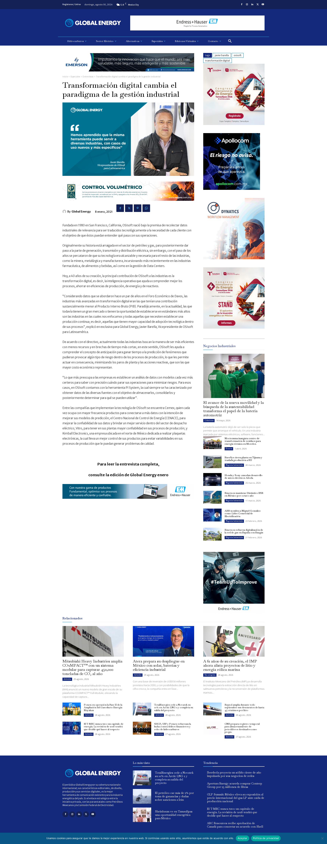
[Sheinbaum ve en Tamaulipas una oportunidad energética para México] (142, 815)
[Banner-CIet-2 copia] (234, 124)
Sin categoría (209, 675)
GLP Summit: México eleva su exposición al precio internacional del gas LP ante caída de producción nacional (235, 798)
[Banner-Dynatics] (234, 258)
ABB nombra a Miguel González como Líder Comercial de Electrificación (242, 513)
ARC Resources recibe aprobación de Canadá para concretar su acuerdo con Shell (235, 824)
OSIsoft (237, 55)
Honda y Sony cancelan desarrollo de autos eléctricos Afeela (243, 476)
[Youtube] (263, 4)
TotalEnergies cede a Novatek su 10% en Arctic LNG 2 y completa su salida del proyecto (173, 707)
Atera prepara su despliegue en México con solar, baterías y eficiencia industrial (159, 665)
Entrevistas (88, 76)
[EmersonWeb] (128, 74)
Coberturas (208, 420)
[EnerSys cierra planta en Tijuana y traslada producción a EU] (212, 461)
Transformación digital (217, 60)
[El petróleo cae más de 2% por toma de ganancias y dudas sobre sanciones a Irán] (142, 796)
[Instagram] (247, 4)
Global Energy (81, 211)
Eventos (229, 448)
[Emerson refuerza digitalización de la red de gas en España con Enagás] (212, 534)
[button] (230, 41)
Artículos (67, 679)
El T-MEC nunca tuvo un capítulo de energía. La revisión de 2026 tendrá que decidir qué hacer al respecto (103, 726)
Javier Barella (222, 55)
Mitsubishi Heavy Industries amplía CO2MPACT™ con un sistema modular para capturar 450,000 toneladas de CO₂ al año (92, 667)
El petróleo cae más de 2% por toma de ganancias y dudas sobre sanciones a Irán (174, 796)
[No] (322, 838)
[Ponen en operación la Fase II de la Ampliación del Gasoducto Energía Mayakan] (71, 709)
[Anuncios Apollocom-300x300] (231, 189)
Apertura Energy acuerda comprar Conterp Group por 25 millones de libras (234, 785)
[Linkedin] (252, 4)
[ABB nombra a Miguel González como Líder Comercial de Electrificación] (212, 515)
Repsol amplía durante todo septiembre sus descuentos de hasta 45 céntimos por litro (244, 707)
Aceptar (242, 838)
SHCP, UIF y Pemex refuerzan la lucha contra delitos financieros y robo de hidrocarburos (172, 726)
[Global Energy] (64, 211)
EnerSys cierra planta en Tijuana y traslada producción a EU (243, 459)
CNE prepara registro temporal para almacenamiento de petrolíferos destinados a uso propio (242, 728)
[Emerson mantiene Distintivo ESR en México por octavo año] (212, 497)
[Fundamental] (197, 23)
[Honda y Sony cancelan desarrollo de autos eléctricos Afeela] (212, 479)
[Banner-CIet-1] (234, 327)
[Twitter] (257, 4)
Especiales (75, 76)
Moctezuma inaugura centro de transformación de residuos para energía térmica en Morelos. (243, 441)
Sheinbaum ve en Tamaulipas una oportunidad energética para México (173, 815)
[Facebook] (241, 4)
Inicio (65, 76)
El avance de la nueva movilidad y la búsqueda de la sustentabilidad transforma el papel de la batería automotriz (233, 408)
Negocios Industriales (234, 465)
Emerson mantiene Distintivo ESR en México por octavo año (244, 494)
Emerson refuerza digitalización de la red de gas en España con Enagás (244, 531)
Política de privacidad (266, 838)
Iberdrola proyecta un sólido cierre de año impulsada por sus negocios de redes (234, 774)
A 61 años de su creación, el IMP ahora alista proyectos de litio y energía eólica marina (230, 665)
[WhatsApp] (146, 208)
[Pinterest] (137, 208)
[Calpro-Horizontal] (128, 204)
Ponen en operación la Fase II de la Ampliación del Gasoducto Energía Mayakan (103, 707)
